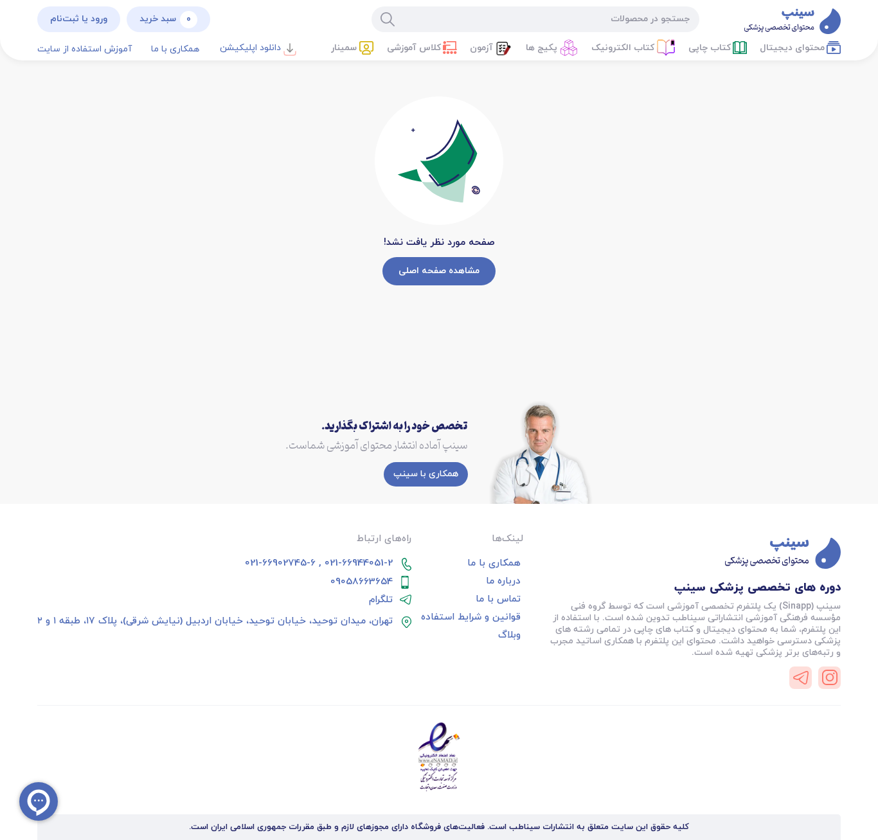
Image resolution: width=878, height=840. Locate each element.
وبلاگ (509, 635)
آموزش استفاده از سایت (84, 49)
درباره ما (503, 581)
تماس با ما (498, 599)
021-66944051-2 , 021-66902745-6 (319, 563)
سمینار (344, 48)
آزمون (481, 48)
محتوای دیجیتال (792, 48)
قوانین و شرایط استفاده (471, 617)
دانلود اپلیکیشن (250, 48)
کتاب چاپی (709, 48)
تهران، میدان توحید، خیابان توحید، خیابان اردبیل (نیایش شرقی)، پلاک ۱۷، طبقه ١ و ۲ (215, 621)
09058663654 (361, 582)
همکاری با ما (175, 49)
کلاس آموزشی (414, 48)
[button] (346, 49)
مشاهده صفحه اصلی (439, 271)
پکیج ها (541, 48)
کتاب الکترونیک (622, 48)
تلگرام (381, 600)
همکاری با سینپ (425, 474)
